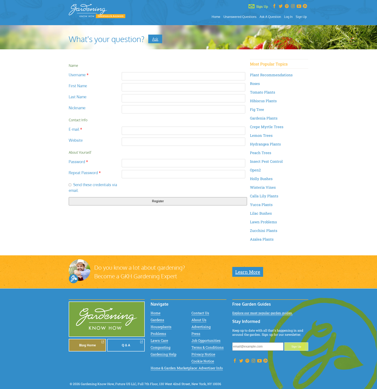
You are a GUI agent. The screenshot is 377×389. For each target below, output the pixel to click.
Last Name (77, 96)
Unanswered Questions (239, 17)
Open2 (255, 170)
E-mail (75, 129)
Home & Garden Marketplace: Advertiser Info (187, 368)
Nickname (77, 107)
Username (79, 74)
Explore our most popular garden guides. (262, 313)
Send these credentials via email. (93, 187)
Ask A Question (270, 17)
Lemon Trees (261, 135)
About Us (198, 320)
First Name (78, 85)
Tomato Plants (262, 92)
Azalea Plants (262, 239)
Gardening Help (163, 354)
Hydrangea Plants (265, 144)
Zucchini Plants (263, 230)
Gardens (157, 320)
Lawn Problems (263, 222)
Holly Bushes (261, 178)
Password (78, 161)
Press (195, 333)
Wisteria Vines (263, 187)
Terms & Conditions (207, 347)
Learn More (247, 272)
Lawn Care (159, 340)
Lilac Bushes (261, 213)
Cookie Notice (202, 361)
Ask (155, 38)
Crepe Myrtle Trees (266, 126)
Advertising (201, 327)
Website (76, 140)
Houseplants (161, 327)
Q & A (126, 345)
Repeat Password (85, 172)
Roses (255, 83)
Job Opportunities (206, 340)
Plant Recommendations (271, 75)
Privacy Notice (203, 354)
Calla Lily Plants (264, 196)
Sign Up (301, 17)
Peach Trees (260, 152)
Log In (288, 17)
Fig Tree (257, 109)
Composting (160, 347)
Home (216, 17)
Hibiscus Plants (263, 100)
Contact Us (200, 313)
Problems (158, 333)
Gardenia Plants (263, 118)
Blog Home (87, 345)
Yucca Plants (261, 204)
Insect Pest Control (266, 161)
